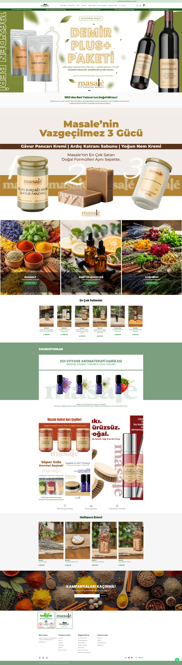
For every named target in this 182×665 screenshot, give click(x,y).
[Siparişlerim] (140, 5)
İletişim (99, 640)
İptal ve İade (81, 647)
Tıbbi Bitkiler (63, 5)
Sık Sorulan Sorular (82, 638)
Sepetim (60, 647)
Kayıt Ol (60, 640)
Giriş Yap (60, 638)
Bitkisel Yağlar (92, 5)
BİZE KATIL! (104, 596)
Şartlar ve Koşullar (82, 645)
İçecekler (83, 5)
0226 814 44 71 (42, 642)
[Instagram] (43, 658)
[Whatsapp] (47, 658)
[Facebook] (40, 658)
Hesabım (60, 643)
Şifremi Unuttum (62, 650)
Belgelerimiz (100, 645)
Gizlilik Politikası (81, 643)
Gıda (77, 5)
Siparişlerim (61, 645)
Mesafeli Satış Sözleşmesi (84, 652)
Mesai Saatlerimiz (102, 643)
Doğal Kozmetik (113, 5)
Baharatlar (71, 5)
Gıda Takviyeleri (102, 5)
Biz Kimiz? (100, 638)
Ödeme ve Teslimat (83, 650)
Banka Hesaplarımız (83, 640)
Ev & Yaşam (122, 5)
